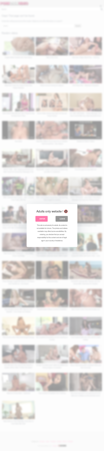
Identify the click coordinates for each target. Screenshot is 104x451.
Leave (62, 219)
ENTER (42, 219)
